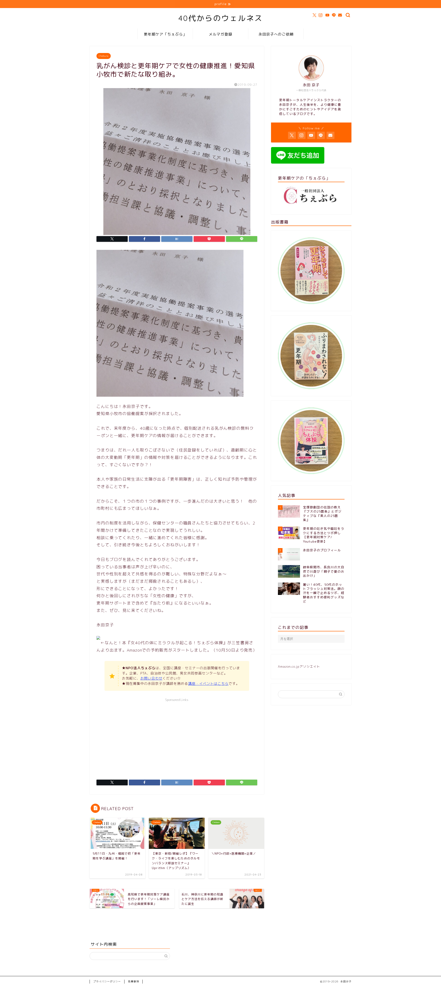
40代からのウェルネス (220, 18)
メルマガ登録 (220, 34)
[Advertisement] (176, 736)
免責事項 (133, 981)
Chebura (103, 56)
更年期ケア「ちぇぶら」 (165, 34)
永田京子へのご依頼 (276, 34)
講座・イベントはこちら (208, 683)
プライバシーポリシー (107, 981)
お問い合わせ (151, 678)
